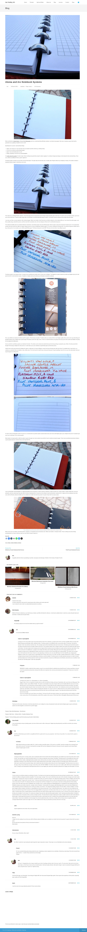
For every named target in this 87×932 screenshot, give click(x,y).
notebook (22, 86)
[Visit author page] (7, 557)
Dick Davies (15, 610)
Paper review (29, 86)
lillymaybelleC (18, 753)
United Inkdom (16, 141)
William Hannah (25, 632)
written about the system (12, 156)
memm (14, 598)
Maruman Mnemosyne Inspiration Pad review (42, 581)
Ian (7, 86)
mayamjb (16, 620)
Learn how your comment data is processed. (30, 923)
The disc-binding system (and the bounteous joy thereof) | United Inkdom (24, 717)
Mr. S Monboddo (27, 141)
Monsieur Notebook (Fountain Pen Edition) (17, 586)
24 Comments (38, 86)
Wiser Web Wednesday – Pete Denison (17, 711)
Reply (78, 597)
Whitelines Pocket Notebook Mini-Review (67, 587)
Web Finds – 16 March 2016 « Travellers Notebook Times (21, 714)
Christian (14, 701)
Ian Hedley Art (10, 2)
